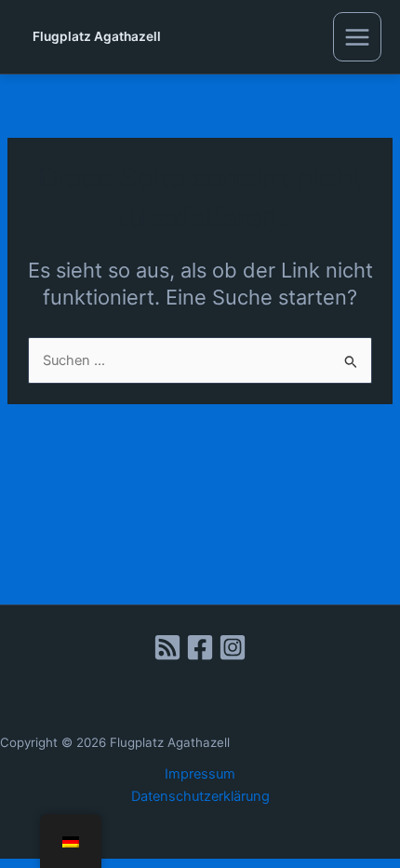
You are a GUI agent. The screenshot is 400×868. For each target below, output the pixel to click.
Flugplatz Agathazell (97, 36)
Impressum (200, 774)
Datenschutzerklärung (200, 796)
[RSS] (167, 647)
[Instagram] (233, 647)
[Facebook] (200, 647)
